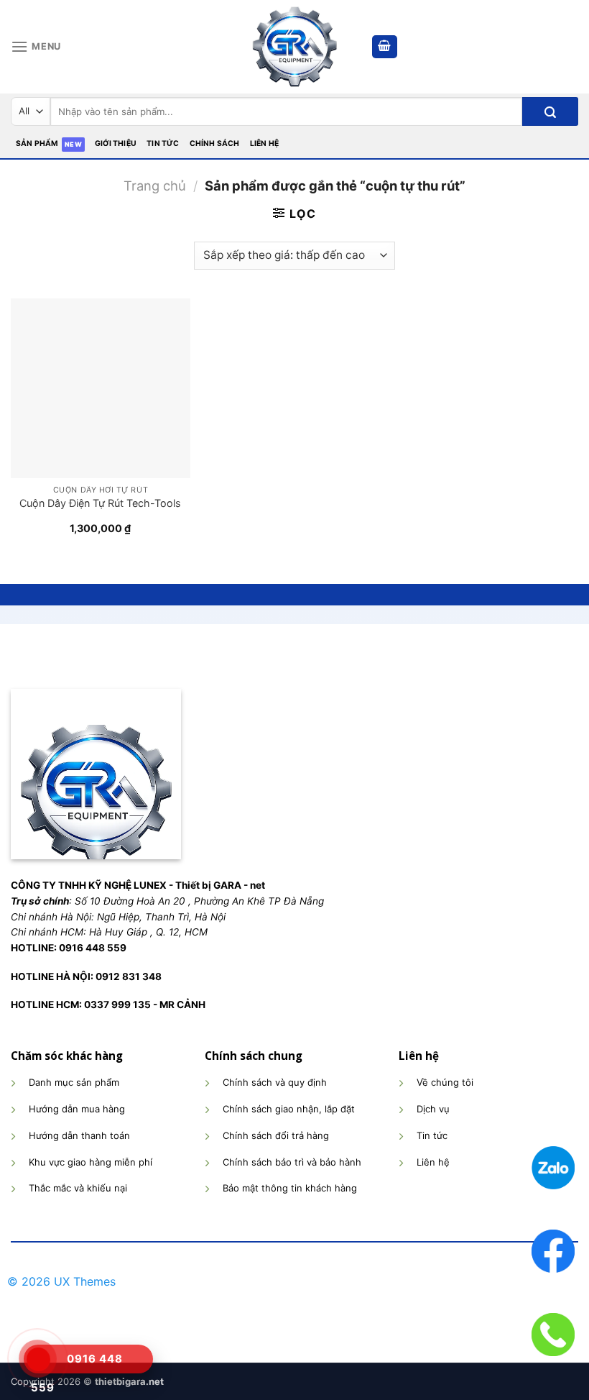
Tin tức (163, 143)
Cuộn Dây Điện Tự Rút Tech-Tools (100, 503)
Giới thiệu (115, 143)
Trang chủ (155, 185)
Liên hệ (264, 143)
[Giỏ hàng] (385, 47)
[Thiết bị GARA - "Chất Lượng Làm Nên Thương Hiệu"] (294, 46)
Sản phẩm (37, 143)
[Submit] (550, 111)
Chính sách (215, 143)
